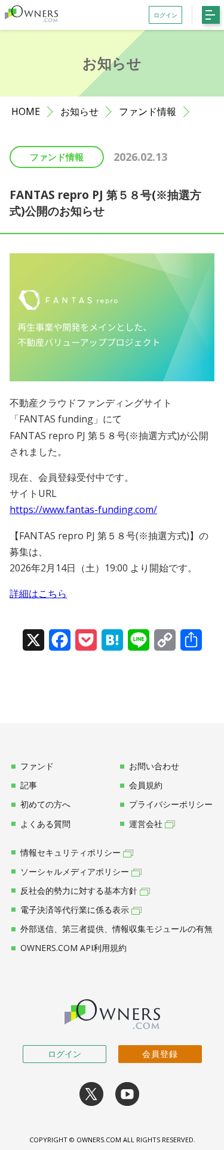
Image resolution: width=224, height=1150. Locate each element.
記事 (28, 785)
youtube (127, 1094)
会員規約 (145, 785)
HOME (25, 111)
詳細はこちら (38, 593)
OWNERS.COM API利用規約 (73, 948)
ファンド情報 (147, 111)
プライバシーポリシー (171, 804)
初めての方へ (45, 804)
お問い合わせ (154, 766)
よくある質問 (45, 824)
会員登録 (160, 1053)
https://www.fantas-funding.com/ (83, 509)
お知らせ (79, 111)
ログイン (64, 1053)
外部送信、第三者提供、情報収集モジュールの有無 (116, 929)
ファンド (37, 766)
